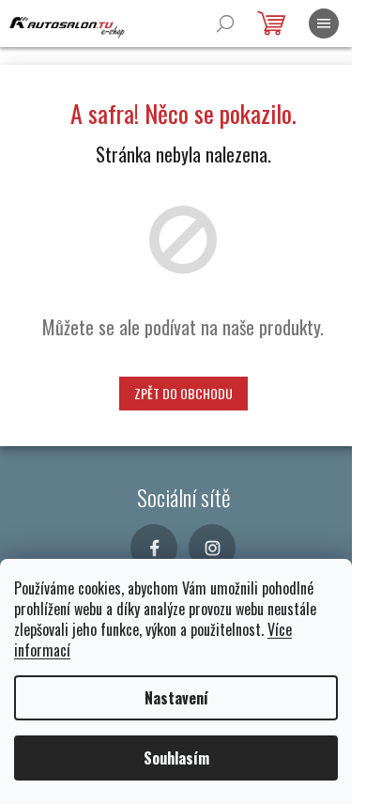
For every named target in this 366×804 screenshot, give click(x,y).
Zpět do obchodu (183, 393)
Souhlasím (176, 758)
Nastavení (176, 698)
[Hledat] (225, 23)
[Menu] (324, 23)
